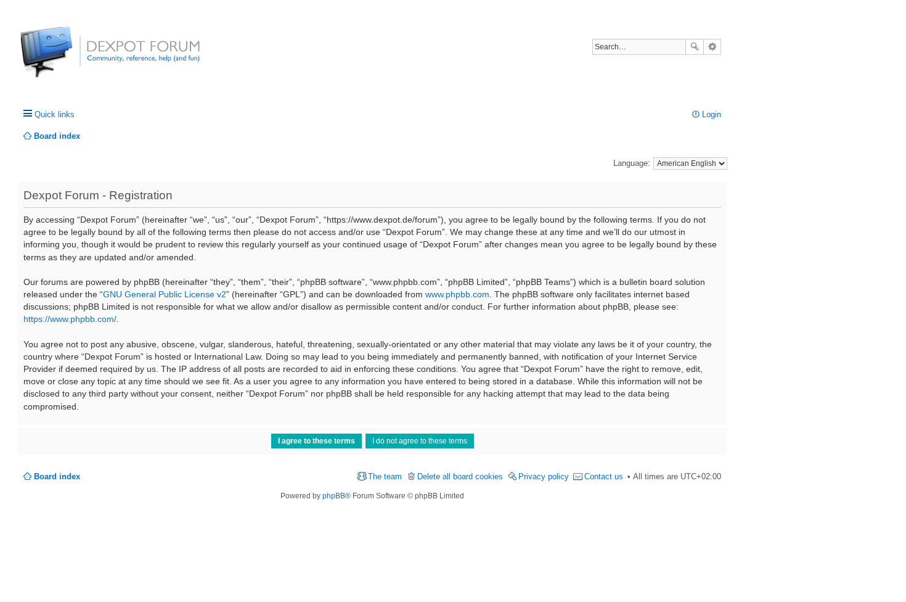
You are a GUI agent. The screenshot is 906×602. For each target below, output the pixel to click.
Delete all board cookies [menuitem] (460, 476)
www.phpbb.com (457, 294)
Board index (57, 476)
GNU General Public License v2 (164, 294)
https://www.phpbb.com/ (69, 319)
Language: (631, 163)
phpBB (333, 496)
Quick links (55, 114)
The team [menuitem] (385, 476)
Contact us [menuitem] (603, 476)
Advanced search (712, 46)
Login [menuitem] (711, 114)
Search (694, 46)
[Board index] (66, 58)
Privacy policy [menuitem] (543, 476)
